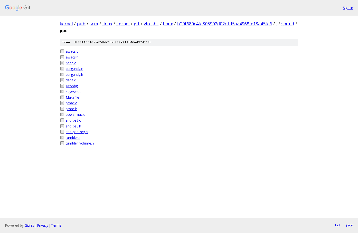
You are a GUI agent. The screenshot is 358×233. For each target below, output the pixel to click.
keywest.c (73, 91)
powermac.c (75, 114)
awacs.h (72, 57)
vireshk (151, 24)
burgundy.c (74, 68)
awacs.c (72, 51)
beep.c (71, 63)
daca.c (71, 80)
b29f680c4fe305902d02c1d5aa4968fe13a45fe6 (224, 24)
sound (287, 24)
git (137, 24)
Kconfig (72, 86)
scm (94, 24)
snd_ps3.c (73, 120)
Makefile (72, 97)
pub (81, 24)
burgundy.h (74, 74)
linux (107, 24)
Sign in (348, 7)
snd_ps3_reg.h (77, 131)
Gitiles (29, 225)
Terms (56, 225)
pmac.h (71, 109)
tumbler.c (73, 137)
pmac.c (71, 103)
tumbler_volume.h (80, 143)
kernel (66, 24)
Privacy (42, 225)
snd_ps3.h (73, 126)
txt (337, 225)
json (349, 225)
